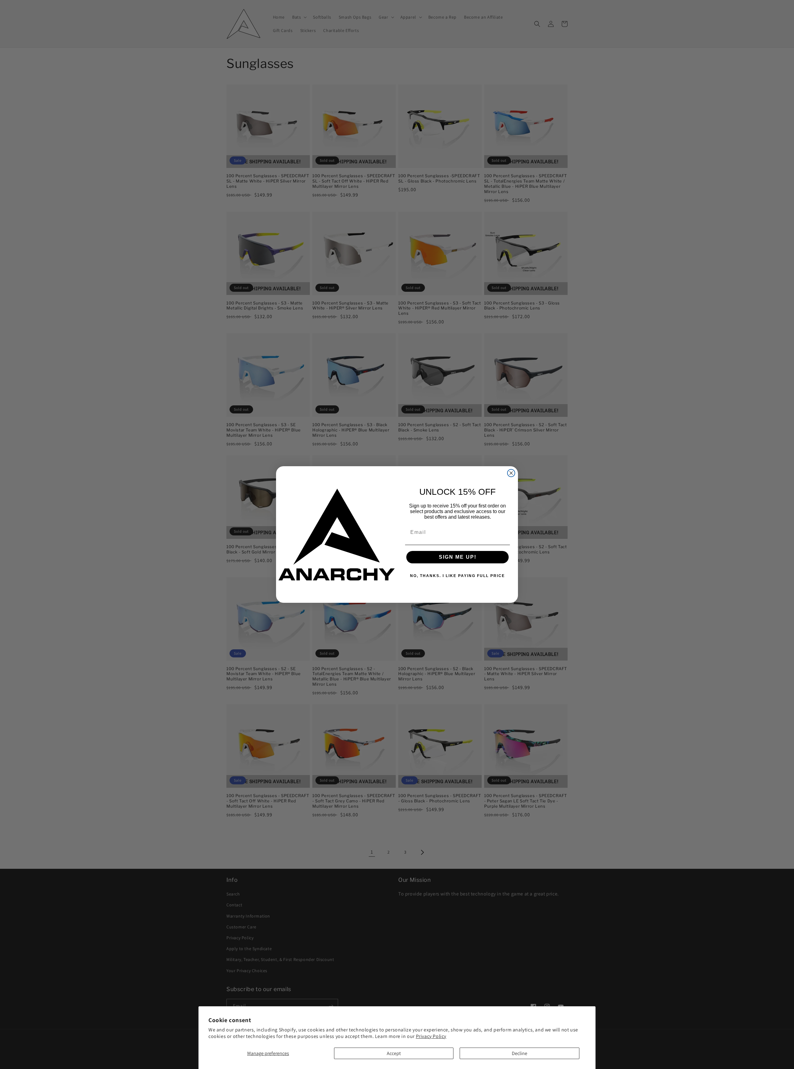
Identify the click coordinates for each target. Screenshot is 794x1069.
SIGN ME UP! (457, 557)
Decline (519, 1053)
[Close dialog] (511, 473)
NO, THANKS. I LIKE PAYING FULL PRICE (457, 576)
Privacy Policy (431, 1036)
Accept (394, 1053)
